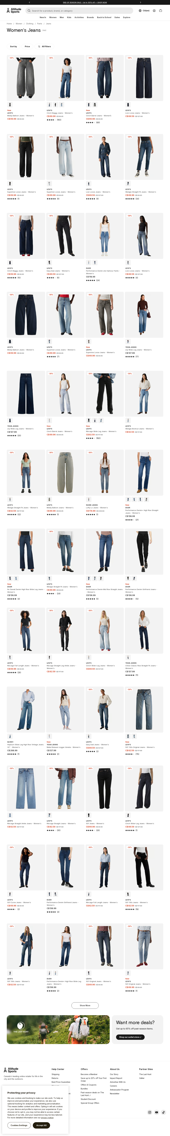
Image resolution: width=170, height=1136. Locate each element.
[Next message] (140, 2)
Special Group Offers (90, 1103)
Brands (90, 17)
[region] (35, 1110)
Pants (39, 23)
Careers (113, 1086)
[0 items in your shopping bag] (160, 10)
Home (9, 23)
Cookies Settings (19, 1125)
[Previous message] (29, 2)
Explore (126, 17)
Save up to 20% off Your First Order (94, 1079)
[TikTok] (163, 1112)
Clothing (29, 23)
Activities (79, 17)
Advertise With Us (118, 1082)
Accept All (41, 1125)
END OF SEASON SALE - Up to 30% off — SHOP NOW (85, 2)
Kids (69, 17)
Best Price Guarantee (61, 1082)
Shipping (55, 1074)
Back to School (104, 17)
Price (27, 46)
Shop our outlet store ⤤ (130, 1037)
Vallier (141, 1078)
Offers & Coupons (88, 1085)
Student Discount (88, 1099)
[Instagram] (149, 1112)
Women (53, 17)
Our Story (114, 1074)
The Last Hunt (145, 1074)
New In (43, 17)
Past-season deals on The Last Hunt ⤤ (92, 1093)
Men (62, 17)
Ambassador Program (119, 1090)
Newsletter (114, 1093)
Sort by (13, 46)
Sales (117, 17)
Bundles (84, 1088)
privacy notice (47, 1117)
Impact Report (116, 1078)
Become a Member (89, 1074)
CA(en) (146, 10)
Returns (55, 1078)
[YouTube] (156, 1112)
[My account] (154, 10)
